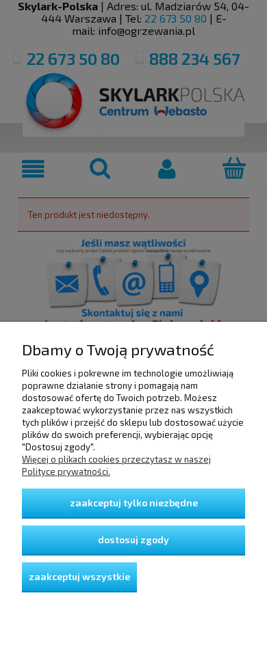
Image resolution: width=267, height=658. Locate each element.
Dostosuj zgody (133, 539)
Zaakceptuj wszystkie (79, 576)
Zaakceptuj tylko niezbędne (134, 502)
